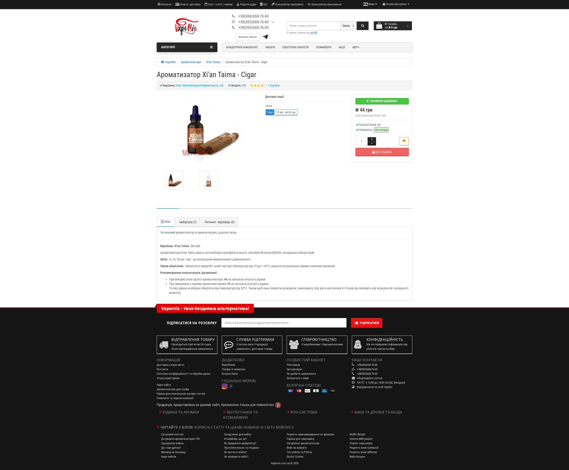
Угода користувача (168, 378)
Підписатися (369, 323)
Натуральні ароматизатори (303, 443)
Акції (342, 47)
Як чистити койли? (235, 452)
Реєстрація (293, 364)
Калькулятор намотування (326, 4)
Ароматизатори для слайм (173, 389)
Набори (270, 47)
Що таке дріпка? (171, 447)
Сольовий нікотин (172, 434)
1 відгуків (274, 85)
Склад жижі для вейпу (237, 434)
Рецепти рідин (247, 4)
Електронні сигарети (295, 47)
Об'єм (269, 106)
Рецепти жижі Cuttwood (364, 447)
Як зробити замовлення (301, 373)
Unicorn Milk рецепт (361, 438)
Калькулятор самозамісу (288, 4)
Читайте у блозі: (176, 427)
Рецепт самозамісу (361, 443)
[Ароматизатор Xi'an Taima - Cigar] (209, 128)
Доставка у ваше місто (170, 364)
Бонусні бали (230, 373)
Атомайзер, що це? (235, 438)
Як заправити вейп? (236, 456)
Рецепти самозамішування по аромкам (310, 434)
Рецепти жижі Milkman (363, 452)
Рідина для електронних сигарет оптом (181, 393)
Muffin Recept (357, 434)
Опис (167, 221)
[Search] (363, 26)
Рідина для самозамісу (300, 438)
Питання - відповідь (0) (219, 222)
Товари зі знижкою (233, 369)
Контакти (165, 4)
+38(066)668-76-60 (253, 16)
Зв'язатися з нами (298, 378)
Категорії (168, 47)
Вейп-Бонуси (357, 456)
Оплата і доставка (189, 4)
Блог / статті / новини (220, 4)
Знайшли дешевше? (384, 101)
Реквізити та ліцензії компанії (175, 398)
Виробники (228, 364)
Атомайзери (323, 47)
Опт (265, 4)
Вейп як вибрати (297, 447)
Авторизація (294, 369)
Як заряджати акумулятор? (240, 443)
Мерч (356, 47)
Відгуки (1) (189, 222)
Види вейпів (168, 456)
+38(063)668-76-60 (253, 22)
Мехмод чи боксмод (173, 452)
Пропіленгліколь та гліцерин (241, 447)
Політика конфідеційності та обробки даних (183, 373)
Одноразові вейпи (172, 443)
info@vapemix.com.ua (369, 378)
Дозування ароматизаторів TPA (180, 438)
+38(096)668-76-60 (253, 27)
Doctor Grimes (295, 456)
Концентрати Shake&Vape (242, 47)
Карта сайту (164, 384)
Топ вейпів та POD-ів (299, 452)
